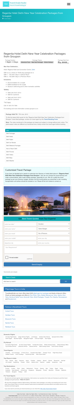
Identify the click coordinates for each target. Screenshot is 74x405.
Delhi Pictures (10, 152)
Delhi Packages (10, 133)
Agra (16, 360)
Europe (7, 368)
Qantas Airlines (33, 346)
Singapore (31, 370)
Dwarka (55, 297)
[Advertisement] (37, 36)
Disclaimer (52, 395)
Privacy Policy (38, 395)
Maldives (63, 370)
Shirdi (27, 362)
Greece (42, 368)
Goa (6, 360)
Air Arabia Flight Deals (11, 344)
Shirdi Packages (39, 297)
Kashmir (42, 362)
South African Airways (57, 346)
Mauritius (51, 370)
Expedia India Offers (36, 352)
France (36, 368)
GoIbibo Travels (9, 354)
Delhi (33, 70)
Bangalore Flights (28, 338)
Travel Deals (7, 18)
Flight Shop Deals (57, 352)
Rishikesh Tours (10, 327)
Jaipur (27, 360)
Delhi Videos (9, 155)
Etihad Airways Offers (62, 344)
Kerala (11, 360)
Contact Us (63, 395)
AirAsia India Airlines (44, 337)
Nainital (63, 360)
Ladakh (48, 362)
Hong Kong (24, 370)
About (33, 395)
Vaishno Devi (34, 362)
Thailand (7, 372)
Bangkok (14, 372)
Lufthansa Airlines (22, 346)
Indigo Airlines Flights (23, 337)
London (13, 368)
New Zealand (15, 370)
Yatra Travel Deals (40, 354)
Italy (47, 368)
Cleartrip (7, 352)
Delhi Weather (10, 161)
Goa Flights (48, 338)
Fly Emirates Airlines (10, 346)
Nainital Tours (9, 323)
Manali (45, 360)
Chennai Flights (39, 338)
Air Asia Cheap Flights (25, 344)
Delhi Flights (9, 139)
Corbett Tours (9, 311)
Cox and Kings (16, 352)
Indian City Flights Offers (32, 394)
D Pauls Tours (25, 352)
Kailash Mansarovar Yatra (49, 295)
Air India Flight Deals (10, 337)
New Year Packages (37, 62)
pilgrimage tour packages (41, 293)
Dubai (61, 368)
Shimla (50, 360)
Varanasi (21, 360)
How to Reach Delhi (11, 148)
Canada (57, 370)
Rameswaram (62, 297)
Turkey (51, 368)
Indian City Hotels (21, 394)
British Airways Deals (49, 344)
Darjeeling (16, 362)
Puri (51, 297)
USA (25, 372)
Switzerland (29, 368)
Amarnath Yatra (28, 297)
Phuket (45, 370)
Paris (18, 368)
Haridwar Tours (10, 315)
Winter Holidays (48, 62)
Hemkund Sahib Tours (16, 297)
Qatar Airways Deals (44, 346)
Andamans (55, 362)
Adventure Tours (25, 62)
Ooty (61, 362)
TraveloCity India (29, 354)
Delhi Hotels (9, 136)
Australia (7, 370)
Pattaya (20, 372)
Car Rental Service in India (44, 394)
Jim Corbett (8, 362)
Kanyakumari (12, 299)
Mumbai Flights (18, 338)
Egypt (56, 368)
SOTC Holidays (20, 354)
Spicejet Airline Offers (57, 337)
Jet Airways (34, 337)
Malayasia (38, 370)
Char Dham (54, 394)
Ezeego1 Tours (47, 352)
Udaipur (39, 360)
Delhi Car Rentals (11, 142)
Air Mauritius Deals (37, 344)
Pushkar (33, 360)
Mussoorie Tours (10, 319)
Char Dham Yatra (35, 295)
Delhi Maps (9, 158)
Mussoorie (56, 360)
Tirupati (47, 297)
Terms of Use (46, 395)
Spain (23, 368)
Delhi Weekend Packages (13, 145)
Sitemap (57, 395)
